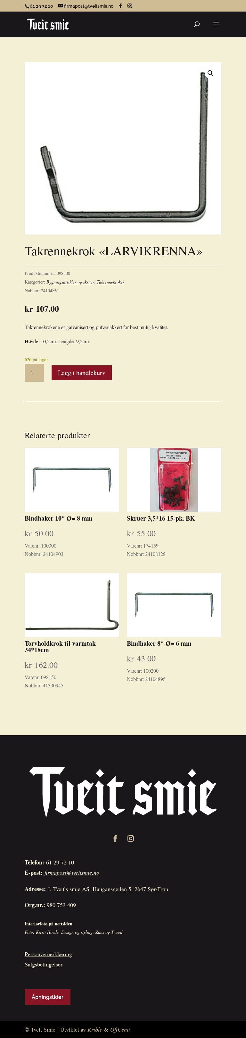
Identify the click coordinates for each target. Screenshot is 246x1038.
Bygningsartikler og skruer (70, 282)
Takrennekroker (110, 282)
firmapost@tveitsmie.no (72, 872)
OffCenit (120, 1029)
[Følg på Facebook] (115, 838)
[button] (210, 73)
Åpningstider (47, 997)
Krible (94, 1029)
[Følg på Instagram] (130, 838)
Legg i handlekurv (81, 372)
